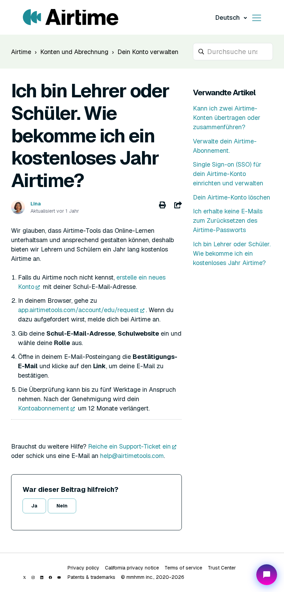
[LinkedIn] (41, 577)
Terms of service (183, 568)
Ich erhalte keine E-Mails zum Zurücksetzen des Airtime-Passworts (228, 220)
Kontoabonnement (43, 408)
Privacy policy (83, 568)
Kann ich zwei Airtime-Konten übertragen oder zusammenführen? (226, 117)
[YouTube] (59, 577)
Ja (34, 506)
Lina (35, 204)
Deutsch (228, 17)
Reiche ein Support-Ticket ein (129, 446)
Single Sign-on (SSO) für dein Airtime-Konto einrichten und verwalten (228, 173)
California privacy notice (132, 568)
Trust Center (222, 568)
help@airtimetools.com (132, 456)
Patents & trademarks (91, 577)
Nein (62, 506)
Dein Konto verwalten (147, 52)
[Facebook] (50, 577)
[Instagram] (33, 577)
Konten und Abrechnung (74, 52)
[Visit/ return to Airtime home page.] (70, 17)
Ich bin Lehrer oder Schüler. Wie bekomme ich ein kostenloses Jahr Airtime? (231, 253)
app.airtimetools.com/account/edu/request (78, 310)
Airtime (21, 52)
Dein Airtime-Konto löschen (231, 197)
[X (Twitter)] (24, 577)
